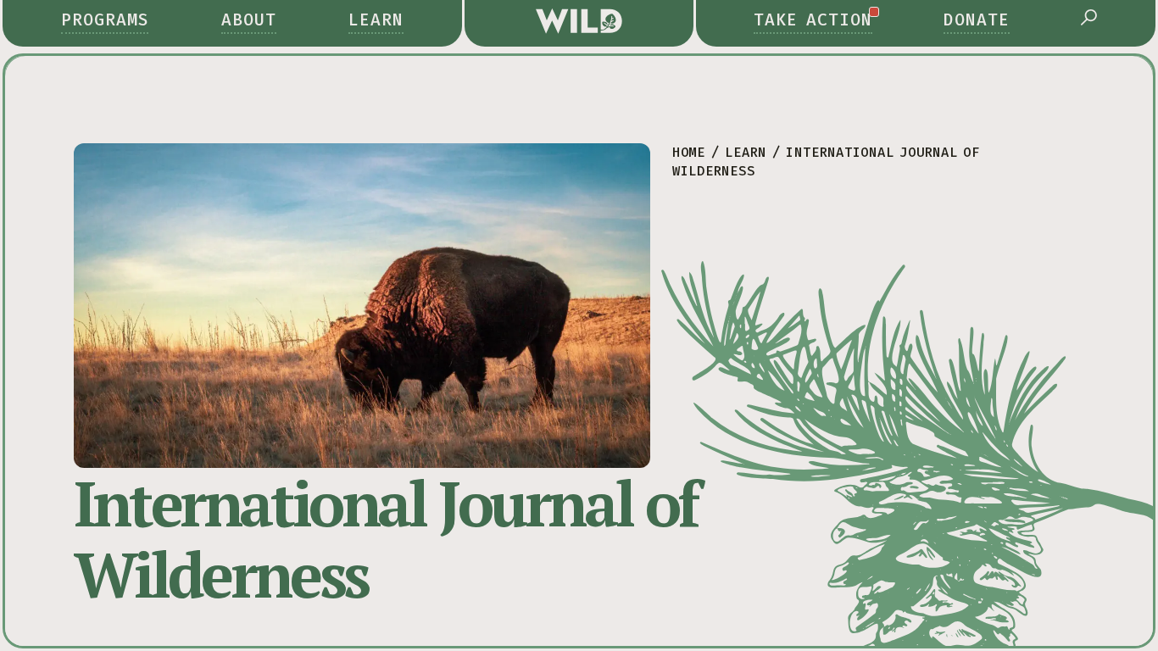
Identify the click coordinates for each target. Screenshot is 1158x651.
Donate (977, 20)
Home (688, 152)
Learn (376, 20)
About (248, 20)
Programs (105, 20)
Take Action (813, 20)
